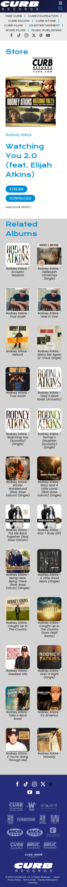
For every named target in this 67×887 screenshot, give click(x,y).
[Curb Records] (16, 806)
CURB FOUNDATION (43, 16)
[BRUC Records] (34, 845)
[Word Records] (32, 806)
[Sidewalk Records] (11, 819)
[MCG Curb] (15, 832)
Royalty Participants (48, 880)
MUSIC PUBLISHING (46, 30)
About (57, 877)
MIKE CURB (14, 16)
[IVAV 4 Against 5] (55, 819)
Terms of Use (29, 880)
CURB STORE (46, 21)
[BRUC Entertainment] (50, 845)
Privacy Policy (14, 880)
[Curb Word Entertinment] (33, 855)
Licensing (32, 882)
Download (20, 198)
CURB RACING (19, 21)
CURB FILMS (13, 25)
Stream (16, 189)
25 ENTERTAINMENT (44, 25)
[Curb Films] (17, 845)
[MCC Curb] (35, 832)
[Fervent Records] (53, 832)
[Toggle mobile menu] (61, 3)
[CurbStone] (26, 819)
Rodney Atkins (19, 134)
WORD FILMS (15, 30)
